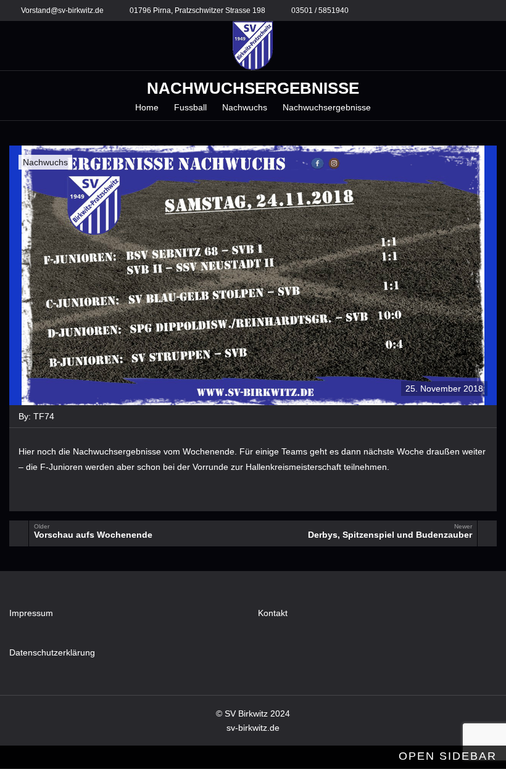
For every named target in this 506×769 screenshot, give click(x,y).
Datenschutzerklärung (52, 652)
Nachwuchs (45, 162)
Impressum (31, 613)
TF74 (43, 416)
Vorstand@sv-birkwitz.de (62, 10)
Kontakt (273, 613)
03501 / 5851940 (320, 10)
